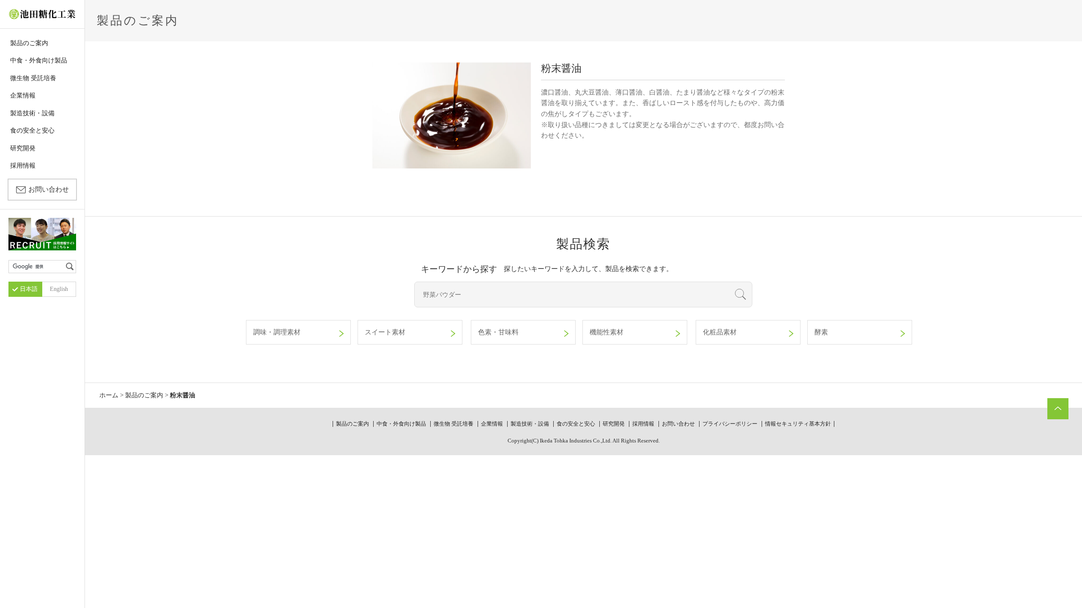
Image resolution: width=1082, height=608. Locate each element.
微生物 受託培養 (33, 78)
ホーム (108, 395)
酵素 (821, 332)
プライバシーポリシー (729, 424)
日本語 (29, 289)
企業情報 (23, 95)
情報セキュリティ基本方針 (798, 424)
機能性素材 (606, 332)
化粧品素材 (720, 332)
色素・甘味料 (498, 332)
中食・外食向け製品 (38, 60)
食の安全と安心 (32, 130)
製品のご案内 (29, 43)
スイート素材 (385, 332)
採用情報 (23, 165)
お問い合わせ (48, 189)
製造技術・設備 (32, 113)
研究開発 (23, 148)
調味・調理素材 (277, 332)
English (59, 289)
